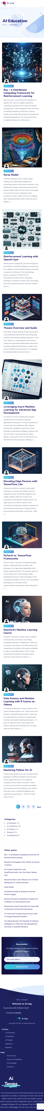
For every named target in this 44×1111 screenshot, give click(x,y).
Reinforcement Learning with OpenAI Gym (21, 258)
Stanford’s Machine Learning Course (20, 631)
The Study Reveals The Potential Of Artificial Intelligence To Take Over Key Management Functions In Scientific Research (21, 924)
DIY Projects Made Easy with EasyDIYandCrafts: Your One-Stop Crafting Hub (20, 872)
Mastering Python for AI (18, 770)
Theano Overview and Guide (20, 328)
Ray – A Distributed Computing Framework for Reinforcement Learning (19, 93)
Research (10, 832)
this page (14, 1107)
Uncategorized (12, 835)
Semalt (18, 1013)
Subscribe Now (22, 967)
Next (39, 807)
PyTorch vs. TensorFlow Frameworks (17, 557)
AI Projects (11, 829)
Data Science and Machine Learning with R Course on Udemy (19, 701)
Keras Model (11, 174)
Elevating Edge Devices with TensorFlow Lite (20, 483)
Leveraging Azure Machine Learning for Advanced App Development (20, 409)
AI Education (9, 86)
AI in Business (12, 826)
